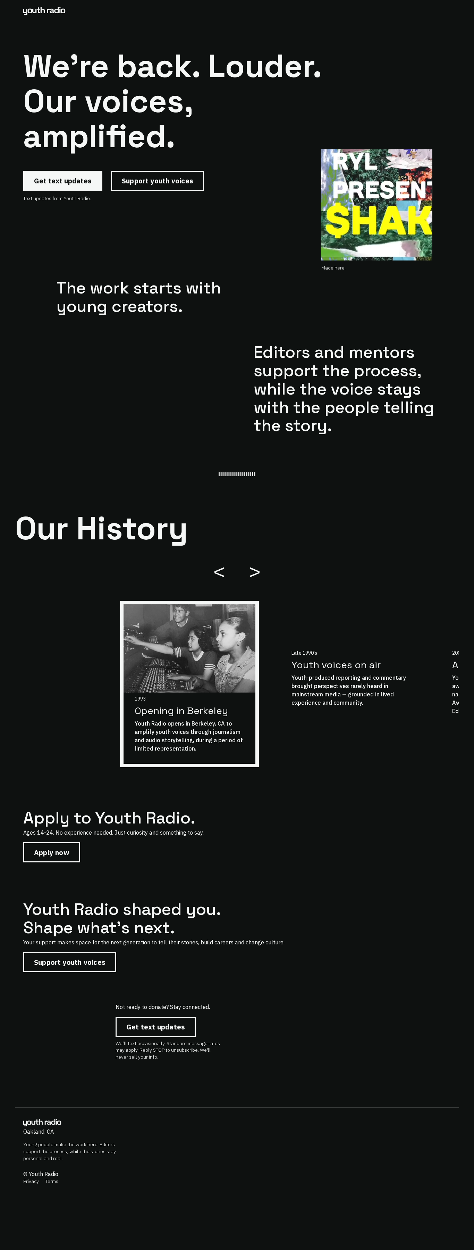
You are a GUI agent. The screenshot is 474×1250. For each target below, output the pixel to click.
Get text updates (63, 180)
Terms (51, 1181)
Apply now (51, 852)
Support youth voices (157, 180)
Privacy (31, 1181)
